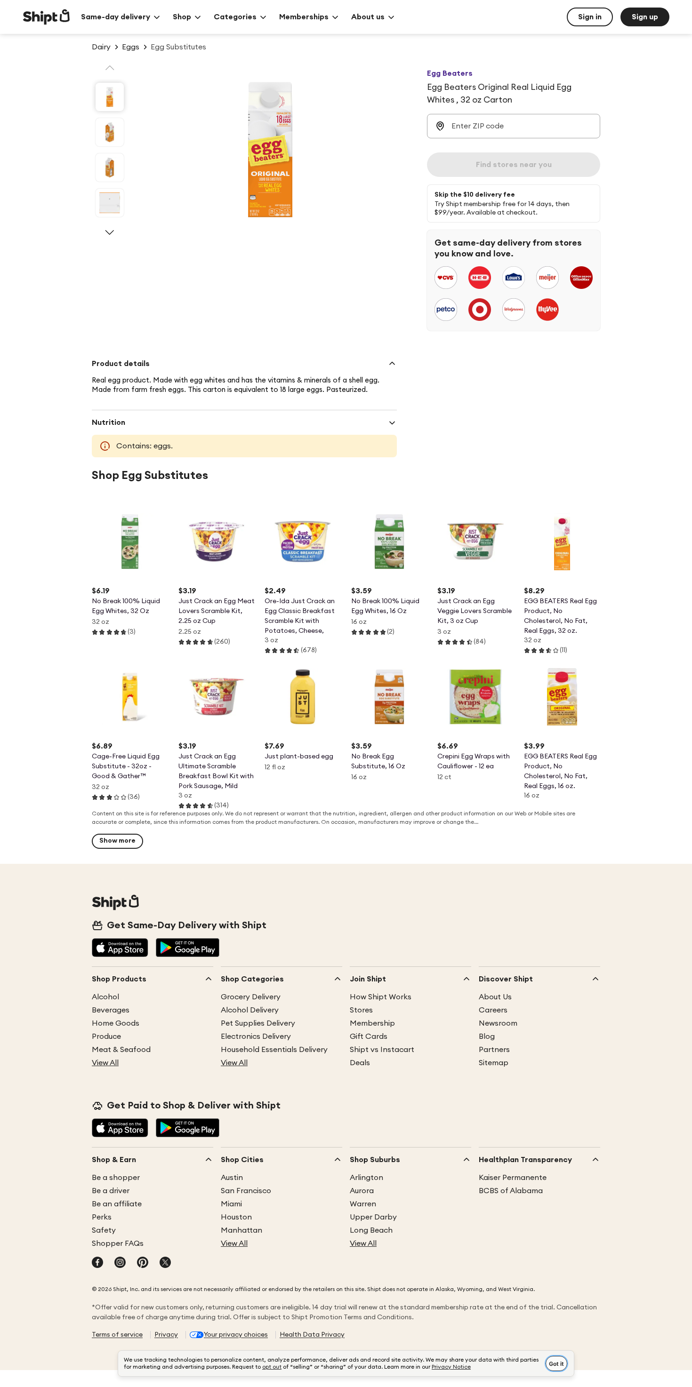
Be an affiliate (117, 1204)
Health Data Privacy (312, 1334)
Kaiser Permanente (513, 1177)
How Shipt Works (380, 997)
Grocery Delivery (251, 997)
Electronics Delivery (256, 1036)
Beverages (110, 1010)
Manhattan (241, 1230)
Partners (494, 1049)
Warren (363, 1204)
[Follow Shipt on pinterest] (142, 1263)
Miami (231, 1204)
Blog (487, 1036)
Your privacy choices (236, 1334)
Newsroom (498, 1023)
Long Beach (371, 1230)
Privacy (166, 1334)
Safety (104, 1230)
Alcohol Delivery (250, 1010)
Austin (232, 1177)
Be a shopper (116, 1177)
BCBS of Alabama (511, 1191)
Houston (236, 1217)
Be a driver (110, 1191)
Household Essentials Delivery (274, 1049)
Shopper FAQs (118, 1243)
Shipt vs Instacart (382, 1049)
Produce (106, 1036)
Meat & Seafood (121, 1049)
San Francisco (246, 1191)
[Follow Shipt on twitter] (165, 1263)
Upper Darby (373, 1217)
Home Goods (115, 1023)
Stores (361, 1010)
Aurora (362, 1191)
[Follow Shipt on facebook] (97, 1263)
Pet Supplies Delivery (258, 1023)
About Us (495, 997)
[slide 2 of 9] (110, 132)
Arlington (366, 1177)
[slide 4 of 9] (110, 203)
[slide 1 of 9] (110, 97)
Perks (102, 1217)
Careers (493, 1010)
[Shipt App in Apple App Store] (120, 948)
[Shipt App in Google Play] (187, 948)
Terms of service (117, 1334)
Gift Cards (368, 1036)
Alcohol (105, 997)
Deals (360, 1063)
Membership (372, 1023)
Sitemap (493, 1063)
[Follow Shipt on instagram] (120, 1263)
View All (105, 1063)
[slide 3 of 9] (110, 167)
